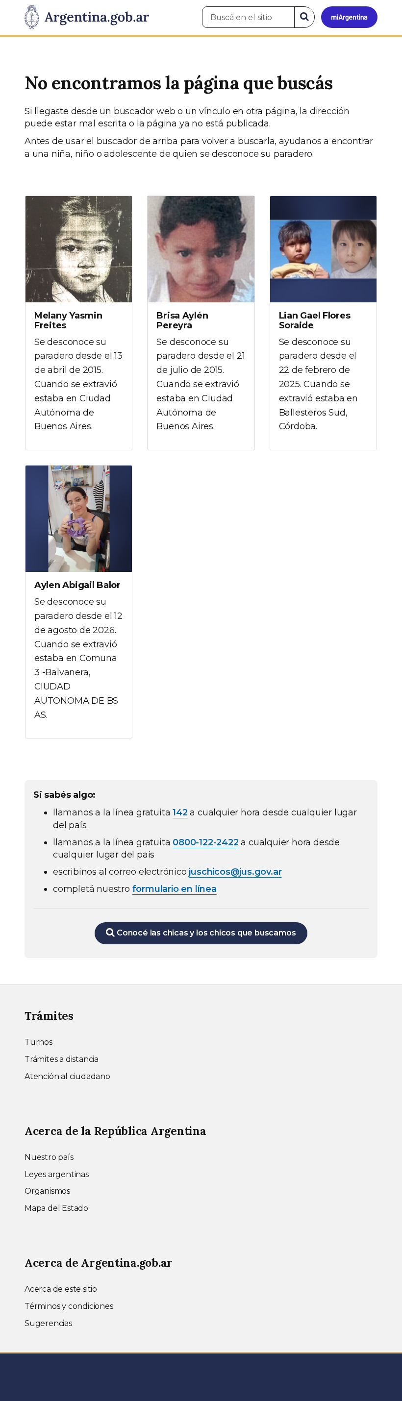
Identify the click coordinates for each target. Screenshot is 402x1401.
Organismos (47, 1191)
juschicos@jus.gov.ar (235, 871)
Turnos (38, 1042)
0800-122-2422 (205, 842)
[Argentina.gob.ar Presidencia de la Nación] (86, 17)
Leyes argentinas (57, 1174)
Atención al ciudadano (67, 1076)
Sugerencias (48, 1323)
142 (180, 812)
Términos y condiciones (69, 1306)
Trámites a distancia (62, 1059)
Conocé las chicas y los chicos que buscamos (205, 932)
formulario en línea (174, 889)
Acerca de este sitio (61, 1289)
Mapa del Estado (56, 1208)
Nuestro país (49, 1157)
